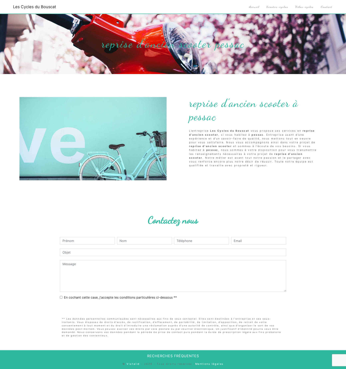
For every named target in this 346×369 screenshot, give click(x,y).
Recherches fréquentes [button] (173, 356)
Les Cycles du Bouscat (34, 6)
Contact (326, 7)
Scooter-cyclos (277, 7)
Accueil (254, 7)
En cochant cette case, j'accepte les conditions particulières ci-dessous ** (120, 297)
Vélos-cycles (304, 7)
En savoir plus (290, 175)
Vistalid (133, 363)
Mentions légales (209, 363)
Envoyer (173, 308)
